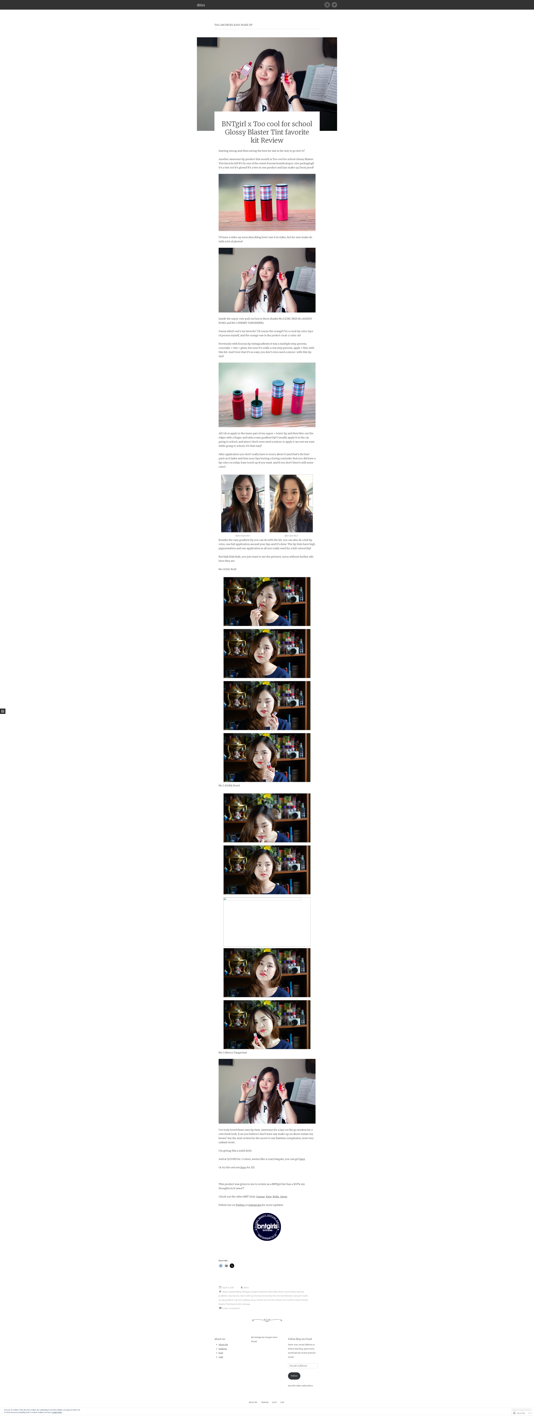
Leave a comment (231, 1308)
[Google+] (328, 4)
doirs (246, 1287)
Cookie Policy (57, 1412)
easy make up (246, 1296)
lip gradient (227, 1300)
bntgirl (255, 1291)
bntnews (263, 1291)
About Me (223, 1344)
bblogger (246, 1291)
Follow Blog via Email (300, 1339)
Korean (257, 1296)
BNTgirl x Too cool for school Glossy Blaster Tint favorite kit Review (267, 132)
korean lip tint (269, 1296)
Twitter (240, 1205)
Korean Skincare (285, 1296)
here (302, 1159)
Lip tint (237, 1300)
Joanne (260, 1196)
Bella (276, 1196)
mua (253, 1300)
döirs (201, 5)
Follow (294, 1376)
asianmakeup (235, 1291)
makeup (246, 1300)
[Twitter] (334, 4)
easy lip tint (233, 1296)
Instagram (255, 1205)
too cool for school (273, 1300)
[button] (243, 506)
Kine (269, 1196)
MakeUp (223, 1349)
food (221, 1353)
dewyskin (273, 1291)
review (259, 1300)
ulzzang (246, 1304)
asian (225, 1291)
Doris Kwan (290, 1291)
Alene (283, 1196)
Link (221, 1357)
